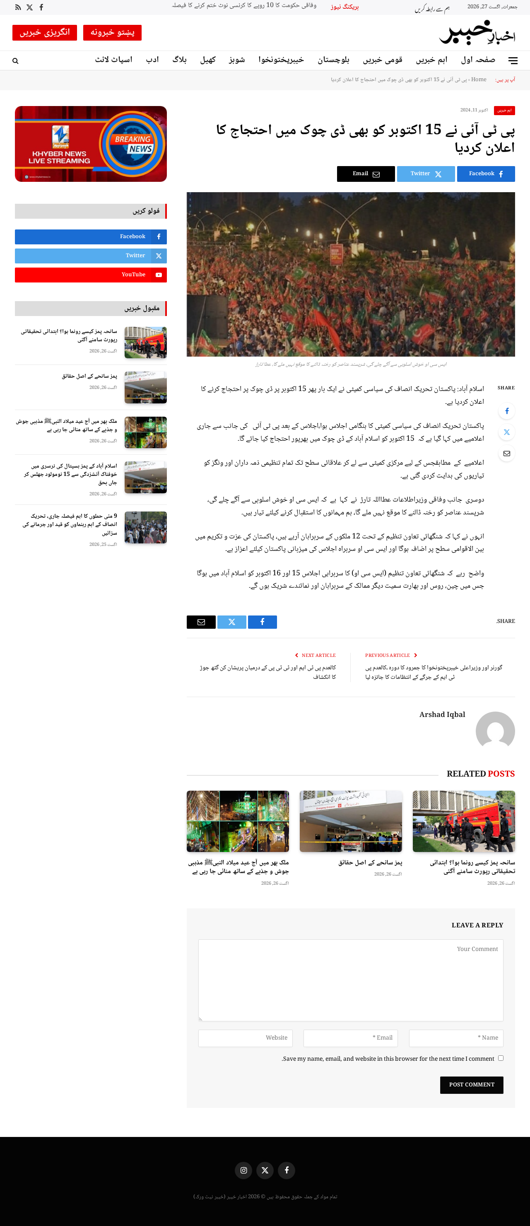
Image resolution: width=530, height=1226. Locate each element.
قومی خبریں (382, 60)
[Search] (16, 60)
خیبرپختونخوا (281, 60)
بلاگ (179, 60)
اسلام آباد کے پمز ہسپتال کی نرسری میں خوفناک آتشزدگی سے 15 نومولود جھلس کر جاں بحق (70, 474)
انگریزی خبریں (44, 33)
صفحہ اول (478, 60)
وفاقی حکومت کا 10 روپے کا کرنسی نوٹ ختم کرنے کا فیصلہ (243, 6)
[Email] (507, 453)
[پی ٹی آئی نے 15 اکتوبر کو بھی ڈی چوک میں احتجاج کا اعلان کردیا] (351, 274)
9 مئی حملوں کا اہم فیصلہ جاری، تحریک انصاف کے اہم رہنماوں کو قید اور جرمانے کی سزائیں (69, 524)
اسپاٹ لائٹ (113, 60)
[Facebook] (507, 411)
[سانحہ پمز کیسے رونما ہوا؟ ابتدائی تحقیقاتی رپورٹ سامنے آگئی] (464, 821)
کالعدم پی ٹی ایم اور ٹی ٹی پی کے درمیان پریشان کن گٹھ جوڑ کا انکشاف (268, 673)
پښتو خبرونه (112, 33)
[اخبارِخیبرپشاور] (477, 33)
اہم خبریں (432, 60)
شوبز (237, 60)
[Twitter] (507, 432)
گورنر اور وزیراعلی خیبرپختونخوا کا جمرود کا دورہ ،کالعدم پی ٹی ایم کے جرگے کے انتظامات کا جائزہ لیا (433, 673)
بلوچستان (333, 60)
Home (479, 79)
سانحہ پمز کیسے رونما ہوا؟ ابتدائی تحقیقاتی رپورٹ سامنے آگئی (472, 868)
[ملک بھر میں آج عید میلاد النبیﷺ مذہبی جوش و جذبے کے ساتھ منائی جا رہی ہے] (238, 821)
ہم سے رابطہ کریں (432, 7)
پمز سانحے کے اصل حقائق (370, 863)
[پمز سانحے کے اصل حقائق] (351, 821)
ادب (152, 60)
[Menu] (513, 60)
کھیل (208, 60)
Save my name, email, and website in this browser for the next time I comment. (388, 1059)
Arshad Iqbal (442, 716)
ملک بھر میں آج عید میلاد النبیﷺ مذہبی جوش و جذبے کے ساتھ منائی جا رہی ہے (238, 868)
